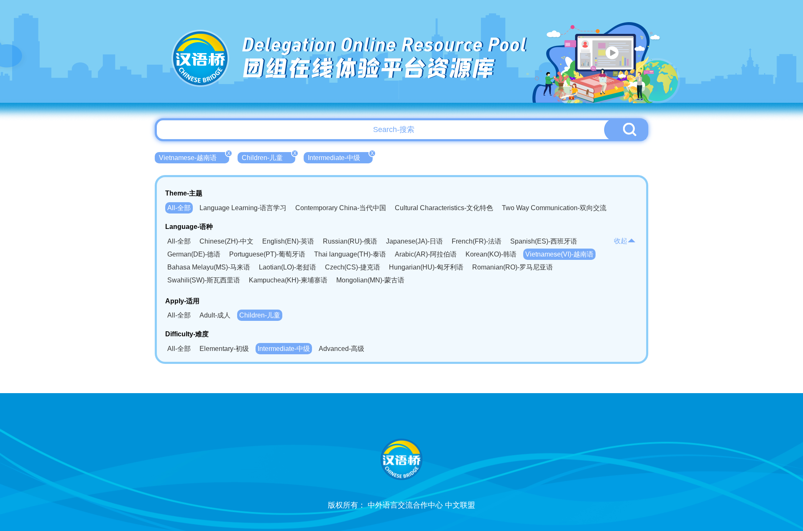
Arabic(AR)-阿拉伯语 (426, 254)
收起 (620, 240)
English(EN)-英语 (288, 241)
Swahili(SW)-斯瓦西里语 (203, 280)
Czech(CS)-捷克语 (352, 267)
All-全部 (179, 207)
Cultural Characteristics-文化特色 (444, 207)
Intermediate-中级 (340, 156)
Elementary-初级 (224, 348)
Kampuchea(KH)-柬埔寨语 (288, 280)
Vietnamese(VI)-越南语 (559, 254)
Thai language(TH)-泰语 (350, 254)
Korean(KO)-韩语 (491, 254)
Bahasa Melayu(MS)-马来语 (208, 267)
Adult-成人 (214, 315)
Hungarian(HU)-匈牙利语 (426, 267)
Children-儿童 (268, 156)
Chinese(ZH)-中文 (226, 241)
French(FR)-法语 (476, 241)
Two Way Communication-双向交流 (554, 207)
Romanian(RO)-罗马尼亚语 (512, 267)
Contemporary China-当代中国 (340, 207)
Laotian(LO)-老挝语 (287, 267)
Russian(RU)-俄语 (350, 241)
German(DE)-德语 (193, 254)
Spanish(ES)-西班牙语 (543, 241)
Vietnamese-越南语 (194, 156)
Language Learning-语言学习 (242, 207)
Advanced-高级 (341, 348)
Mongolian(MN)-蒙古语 (370, 280)
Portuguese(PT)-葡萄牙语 (267, 254)
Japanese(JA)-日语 (414, 241)
